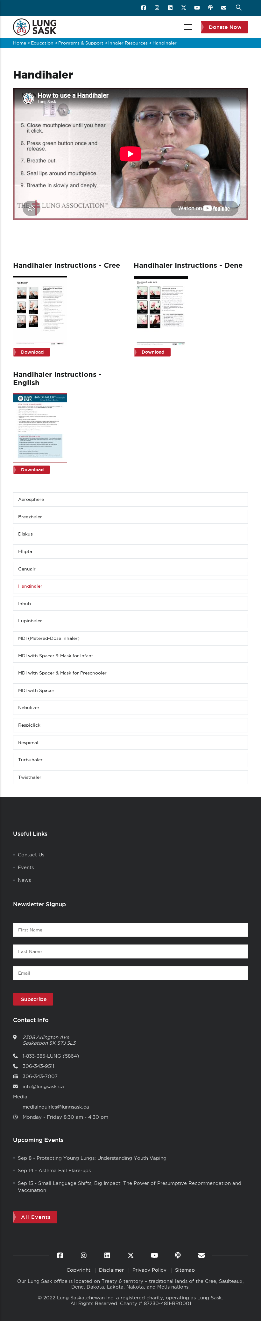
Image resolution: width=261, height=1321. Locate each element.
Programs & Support (80, 42)
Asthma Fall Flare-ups (65, 1170)
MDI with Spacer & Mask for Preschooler (62, 672)
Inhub (24, 603)
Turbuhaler (30, 759)
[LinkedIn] (171, 8)
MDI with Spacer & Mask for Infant (55, 655)
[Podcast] (211, 8)
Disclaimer (112, 1270)
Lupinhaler (30, 620)
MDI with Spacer (36, 690)
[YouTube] (197, 8)
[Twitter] (184, 8)
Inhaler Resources (128, 42)
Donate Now (225, 27)
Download (32, 352)
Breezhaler (30, 516)
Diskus (25, 533)
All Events (36, 1217)
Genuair (27, 568)
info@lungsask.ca (43, 1086)
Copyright (79, 1270)
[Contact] (224, 8)
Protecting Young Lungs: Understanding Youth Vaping (101, 1158)
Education (42, 42)
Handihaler (30, 586)
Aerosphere (31, 499)
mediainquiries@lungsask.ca (56, 1107)
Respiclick (29, 725)
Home (19, 42)
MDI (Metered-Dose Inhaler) (49, 638)
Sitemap (185, 1270)
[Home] (34, 27)
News (24, 880)
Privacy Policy (150, 1270)
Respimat (28, 742)
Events (26, 867)
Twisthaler (29, 777)
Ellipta (25, 551)
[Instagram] (157, 8)
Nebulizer (28, 707)
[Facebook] (144, 8)
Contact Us (31, 854)
